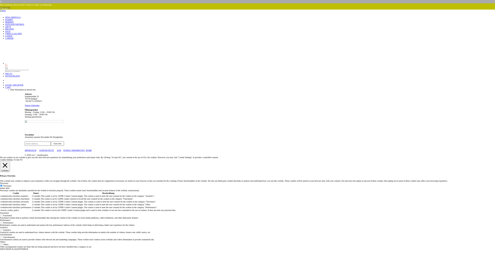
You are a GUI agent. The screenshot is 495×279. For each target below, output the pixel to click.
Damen (9, 20)
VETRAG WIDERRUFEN (74, 150)
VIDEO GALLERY (13, 34)
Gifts (8, 27)
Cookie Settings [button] (6, 160)
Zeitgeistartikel (14, 24)
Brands (9, 29)
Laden (8, 36)
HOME (89, 150)
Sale (7, 31)
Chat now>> (5, 8)
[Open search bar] (17, 65)
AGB (59, 150)
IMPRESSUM (30, 150)
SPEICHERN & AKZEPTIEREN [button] (14, 249)
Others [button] (2, 242)
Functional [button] (4, 213)
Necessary (7, 186)
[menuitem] (250, 17)
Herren (9, 22)
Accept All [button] (18, 160)
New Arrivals (13, 17)
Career (9, 38)
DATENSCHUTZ (46, 150)
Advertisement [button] (6, 235)
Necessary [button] (4, 183)
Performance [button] (5, 220)
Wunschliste (12, 76)
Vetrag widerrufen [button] (32, 105)
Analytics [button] (4, 227)
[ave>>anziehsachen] (247, 12)
